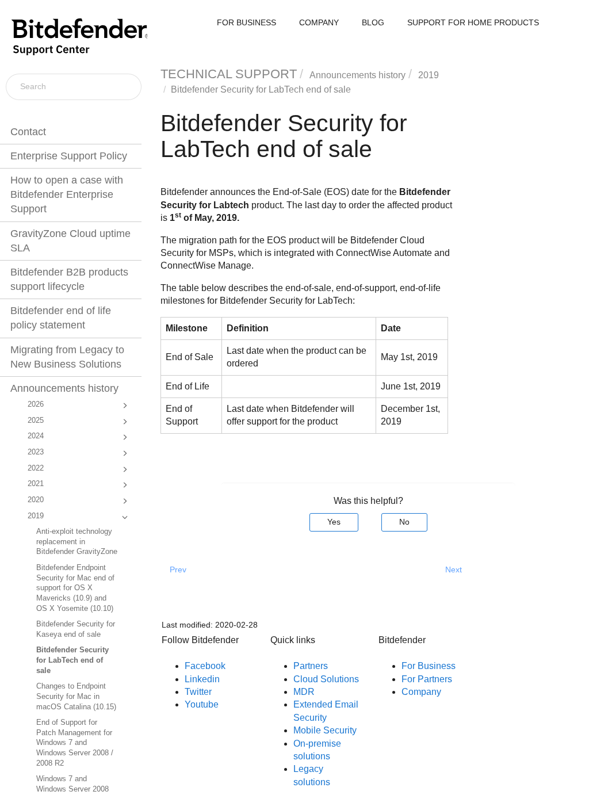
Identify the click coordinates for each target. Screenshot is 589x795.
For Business (428, 666)
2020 (36, 500)
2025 (36, 420)
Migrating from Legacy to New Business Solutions (67, 357)
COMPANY (319, 22)
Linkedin (202, 679)
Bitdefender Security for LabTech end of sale (72, 660)
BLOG (373, 22)
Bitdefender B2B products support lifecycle (69, 279)
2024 (36, 436)
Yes (334, 521)
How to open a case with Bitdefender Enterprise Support (66, 194)
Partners (310, 666)
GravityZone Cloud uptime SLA (70, 241)
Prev (178, 569)
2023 (36, 452)
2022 (36, 468)
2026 (36, 404)
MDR (304, 692)
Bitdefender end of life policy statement (60, 318)
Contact (28, 131)
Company (421, 692)
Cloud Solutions (326, 679)
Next (453, 569)
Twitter (198, 692)
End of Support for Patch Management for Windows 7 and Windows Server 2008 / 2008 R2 (74, 742)
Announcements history (64, 388)
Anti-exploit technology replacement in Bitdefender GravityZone (76, 542)
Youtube (202, 704)
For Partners (426, 679)
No (404, 521)
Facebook (205, 666)
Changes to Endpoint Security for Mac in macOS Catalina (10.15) (76, 696)
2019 (36, 516)
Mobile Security (325, 730)
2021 (36, 484)
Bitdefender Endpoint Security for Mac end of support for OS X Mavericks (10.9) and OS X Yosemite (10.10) (75, 588)
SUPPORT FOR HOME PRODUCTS (473, 22)
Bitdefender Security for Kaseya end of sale (75, 629)
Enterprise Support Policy (68, 156)
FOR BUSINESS (246, 22)
